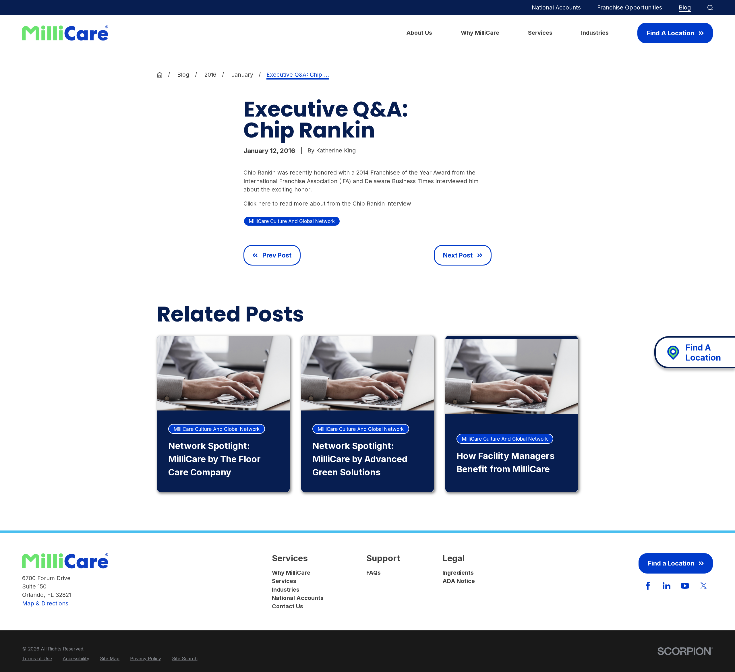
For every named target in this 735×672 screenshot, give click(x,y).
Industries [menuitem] (595, 32)
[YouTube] (685, 586)
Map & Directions (45, 603)
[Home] (65, 33)
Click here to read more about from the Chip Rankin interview (327, 203)
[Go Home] (160, 75)
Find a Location (671, 563)
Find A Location (670, 33)
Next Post (458, 255)
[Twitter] (703, 586)
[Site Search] (710, 8)
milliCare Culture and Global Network (292, 221)
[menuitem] (37, 658)
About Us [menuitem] (419, 32)
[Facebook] (648, 586)
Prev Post (276, 255)
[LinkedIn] (666, 586)
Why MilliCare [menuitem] (480, 32)
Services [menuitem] (540, 32)
